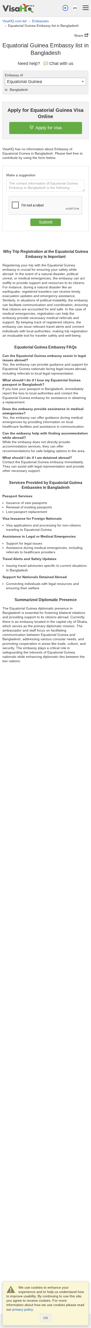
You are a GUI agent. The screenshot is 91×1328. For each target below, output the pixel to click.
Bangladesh (16, 90)
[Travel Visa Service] (18, 8)
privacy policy (22, 1309)
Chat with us (61, 63)
